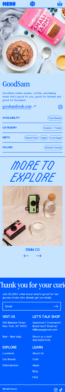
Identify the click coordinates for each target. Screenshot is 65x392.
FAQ (35, 377)
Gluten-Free (31, 138)
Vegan (44, 138)
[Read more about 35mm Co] (32, 219)
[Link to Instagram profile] (55, 390)
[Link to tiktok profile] (60, 390)
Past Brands (55, 118)
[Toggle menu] (10, 4)
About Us (38, 353)
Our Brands (9, 359)
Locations (8, 353)
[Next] (39, 255)
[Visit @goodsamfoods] (60, 107)
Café (35, 359)
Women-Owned (53, 148)
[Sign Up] (56, 306)
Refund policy (9, 389)
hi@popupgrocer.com (44, 329)
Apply (35, 365)
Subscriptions (10, 365)
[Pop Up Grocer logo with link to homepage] (32, 3)
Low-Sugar (55, 138)
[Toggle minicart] (59, 4)
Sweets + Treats (52, 128)
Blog (35, 371)
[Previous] (26, 255)
